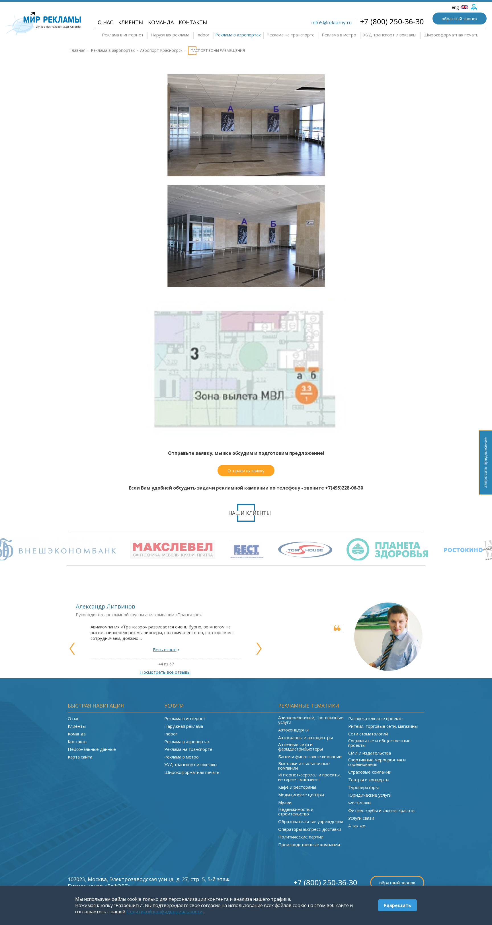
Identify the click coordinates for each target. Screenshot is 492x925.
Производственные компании (309, 844)
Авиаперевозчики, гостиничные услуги (310, 719)
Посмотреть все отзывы (165, 672)
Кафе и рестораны (297, 787)
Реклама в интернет (123, 35)
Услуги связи (361, 818)
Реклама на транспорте (290, 35)
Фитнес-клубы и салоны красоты (381, 810)
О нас (105, 22)
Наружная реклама (170, 35)
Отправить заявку (246, 470)
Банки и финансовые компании (310, 756)
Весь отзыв (165, 649)
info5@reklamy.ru (331, 22)
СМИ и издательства (369, 753)
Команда (161, 22)
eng (456, 7)
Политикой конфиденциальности (164, 911)
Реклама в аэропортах (238, 35)
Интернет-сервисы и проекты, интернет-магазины (309, 777)
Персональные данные (92, 749)
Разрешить (397, 905)
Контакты (193, 22)
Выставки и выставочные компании (304, 765)
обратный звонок (459, 18)
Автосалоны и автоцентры (305, 737)
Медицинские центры (301, 794)
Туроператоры (363, 787)
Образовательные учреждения (310, 821)
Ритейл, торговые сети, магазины (383, 726)
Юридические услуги (369, 795)
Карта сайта (80, 757)
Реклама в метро (339, 35)
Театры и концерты (368, 779)
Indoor (203, 35)
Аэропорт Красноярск (161, 50)
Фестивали (359, 802)
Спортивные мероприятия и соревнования (377, 761)
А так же (356, 825)
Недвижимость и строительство (295, 811)
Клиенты (130, 22)
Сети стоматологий (368, 733)
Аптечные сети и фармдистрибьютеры (300, 746)
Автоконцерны (293, 729)
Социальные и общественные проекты (379, 742)
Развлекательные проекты (375, 718)
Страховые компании (369, 772)
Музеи (285, 802)
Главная (77, 50)
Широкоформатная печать (451, 35)
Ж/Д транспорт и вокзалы (389, 35)
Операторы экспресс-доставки (309, 829)
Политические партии (300, 836)
